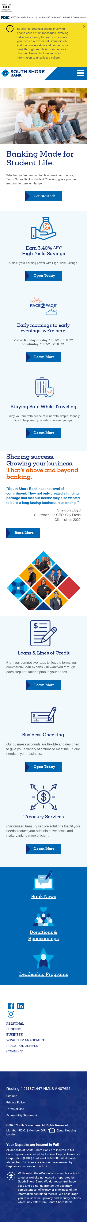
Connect (14, 1051)
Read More (24, 533)
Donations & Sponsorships (43, 936)
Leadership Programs (43, 975)
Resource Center (22, 1046)
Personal (15, 1023)
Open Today (48, 277)
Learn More (47, 358)
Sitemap (11, 1096)
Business (14, 1035)
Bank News (43, 897)
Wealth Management (26, 1040)
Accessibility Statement (21, 1115)
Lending (13, 1029)
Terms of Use (15, 1109)
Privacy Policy (15, 1102)
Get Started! (48, 197)
